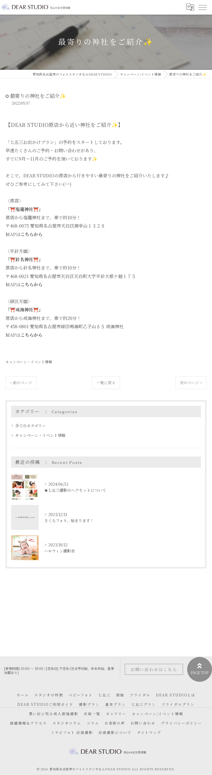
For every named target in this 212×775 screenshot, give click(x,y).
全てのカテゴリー (30, 425)
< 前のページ (21, 382)
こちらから (31, 234)
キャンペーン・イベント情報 (29, 361)
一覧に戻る (106, 382)
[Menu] (202, 7)
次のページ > (191, 382)
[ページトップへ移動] (199, 669)
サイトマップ (149, 732)
